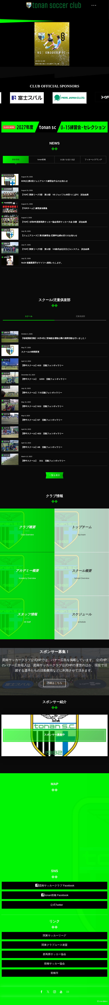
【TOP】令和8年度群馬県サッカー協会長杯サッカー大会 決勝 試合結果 (54, 222)
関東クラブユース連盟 (54, 944)
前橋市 (54, 973)
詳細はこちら (54, 682)
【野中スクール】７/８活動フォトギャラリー (41, 393)
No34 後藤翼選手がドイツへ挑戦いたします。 (43, 263)
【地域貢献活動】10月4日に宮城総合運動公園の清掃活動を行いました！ (54, 338)
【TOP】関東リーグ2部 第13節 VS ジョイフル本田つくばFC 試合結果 (55, 194)
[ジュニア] (9, 354)
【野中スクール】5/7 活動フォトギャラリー (41, 420)
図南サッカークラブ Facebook (56, 885)
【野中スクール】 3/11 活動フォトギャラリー (43, 461)
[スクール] (9, 369)
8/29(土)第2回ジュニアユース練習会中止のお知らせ (44, 181)
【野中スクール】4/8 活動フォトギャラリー (41, 447)
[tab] (16, 159)
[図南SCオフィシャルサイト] (54, 5)
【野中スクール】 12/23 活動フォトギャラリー (43, 379)
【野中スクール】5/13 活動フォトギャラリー (42, 406)
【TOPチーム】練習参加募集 (35, 208)
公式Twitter (56, 904)
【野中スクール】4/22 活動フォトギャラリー (42, 433)
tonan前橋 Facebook (56, 895)
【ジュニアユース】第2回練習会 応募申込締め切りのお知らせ (49, 235)
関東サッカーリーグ (54, 935)
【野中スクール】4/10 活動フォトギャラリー (42, 365)
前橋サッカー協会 (54, 963)
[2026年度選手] (9, 199)
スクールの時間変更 (30, 352)
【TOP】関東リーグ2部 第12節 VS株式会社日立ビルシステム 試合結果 (55, 249)
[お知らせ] (9, 224)
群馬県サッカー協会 (54, 954)
